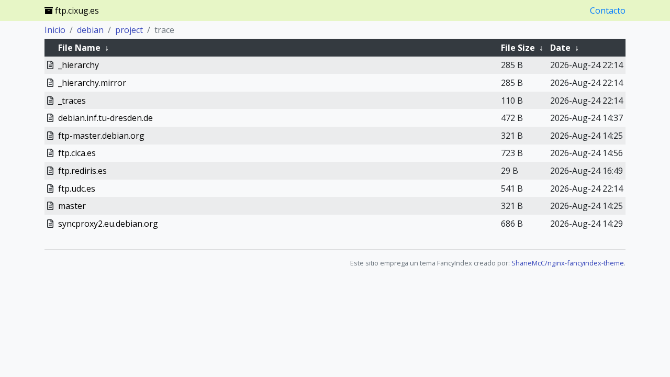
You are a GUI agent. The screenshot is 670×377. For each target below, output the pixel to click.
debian (90, 30)
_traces (72, 100)
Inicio (54, 30)
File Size (518, 47)
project (129, 30)
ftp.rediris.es (82, 170)
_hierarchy (78, 65)
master (72, 206)
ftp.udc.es (76, 188)
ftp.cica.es (77, 153)
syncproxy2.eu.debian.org (108, 223)
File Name (79, 47)
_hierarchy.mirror (92, 82)
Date (560, 47)
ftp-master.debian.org (101, 135)
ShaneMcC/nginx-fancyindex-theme (567, 263)
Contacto (608, 10)
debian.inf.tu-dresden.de (105, 118)
